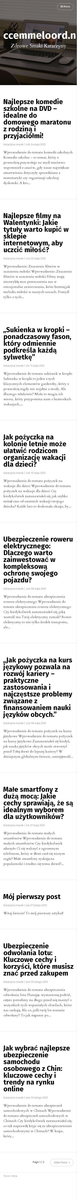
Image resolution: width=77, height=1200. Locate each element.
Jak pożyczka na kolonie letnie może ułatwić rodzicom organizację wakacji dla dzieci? (34, 451)
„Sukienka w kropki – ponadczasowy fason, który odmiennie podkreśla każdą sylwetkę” (37, 344)
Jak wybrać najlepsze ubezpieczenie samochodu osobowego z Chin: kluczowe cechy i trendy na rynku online (36, 1069)
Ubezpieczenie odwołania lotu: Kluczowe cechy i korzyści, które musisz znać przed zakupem (38, 960)
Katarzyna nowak (13, 144)
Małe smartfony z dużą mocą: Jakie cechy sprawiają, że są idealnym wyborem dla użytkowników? (38, 803)
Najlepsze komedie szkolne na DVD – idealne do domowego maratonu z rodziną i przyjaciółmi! (37, 119)
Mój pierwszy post (32, 897)
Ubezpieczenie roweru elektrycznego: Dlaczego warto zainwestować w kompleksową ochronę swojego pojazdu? (38, 560)
